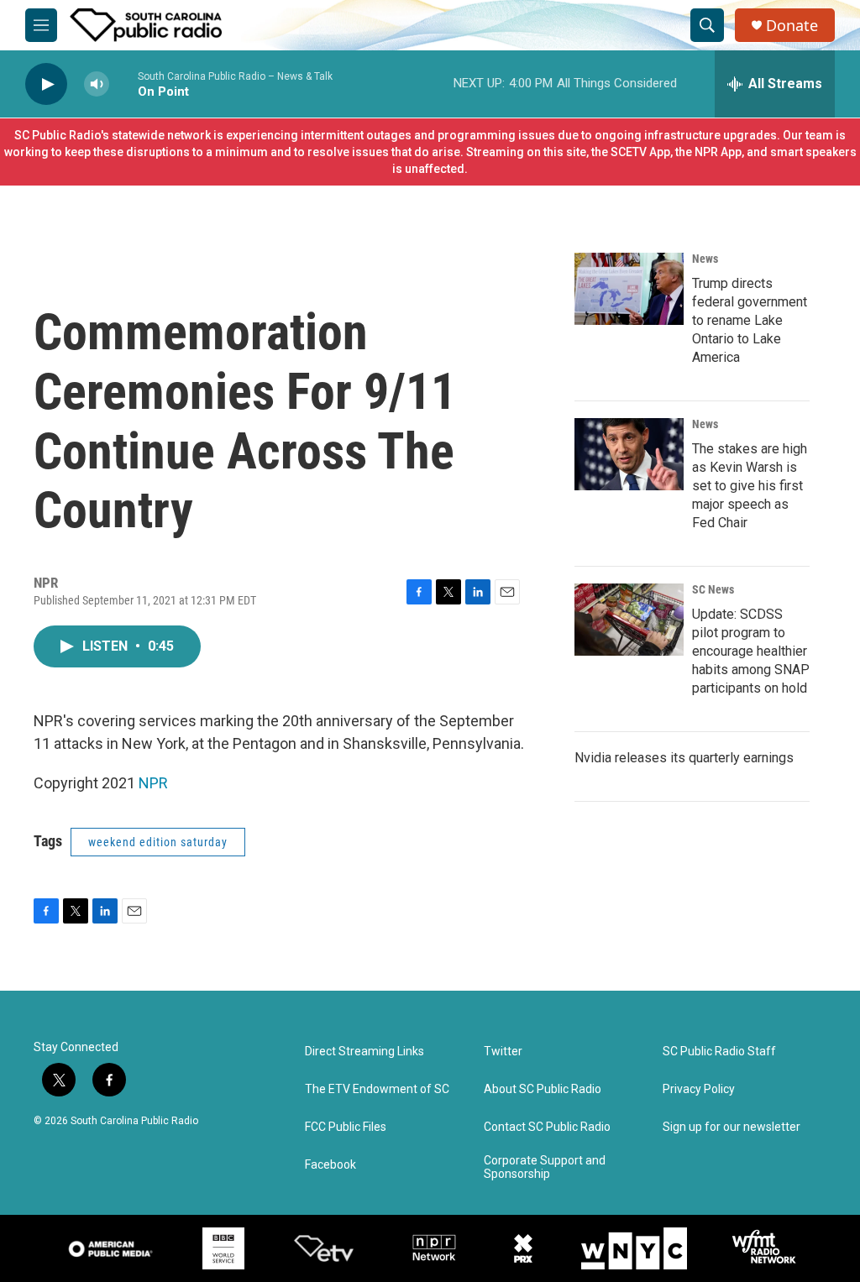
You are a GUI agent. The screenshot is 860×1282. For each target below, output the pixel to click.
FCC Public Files (345, 1127)
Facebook (330, 1165)
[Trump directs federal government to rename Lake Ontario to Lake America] (629, 289)
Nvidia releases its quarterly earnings (684, 758)
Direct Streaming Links (364, 1051)
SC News (713, 589)
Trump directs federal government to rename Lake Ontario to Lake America (749, 320)
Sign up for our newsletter (731, 1127)
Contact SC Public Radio (547, 1127)
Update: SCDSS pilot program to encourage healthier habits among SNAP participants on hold (751, 651)
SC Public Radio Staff (719, 1051)
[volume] (96, 84)
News (705, 258)
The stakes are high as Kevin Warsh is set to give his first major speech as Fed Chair (749, 486)
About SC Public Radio (542, 1089)
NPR (153, 783)
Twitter (503, 1051)
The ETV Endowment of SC (377, 1089)
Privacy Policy (699, 1089)
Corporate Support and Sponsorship (545, 1167)
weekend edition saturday (158, 842)
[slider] (123, 83)
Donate (792, 25)
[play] (46, 84)
